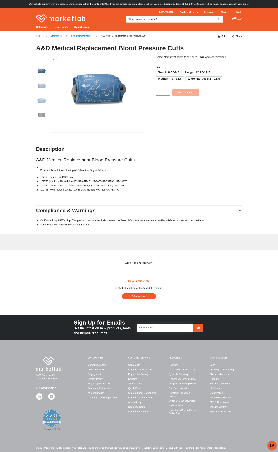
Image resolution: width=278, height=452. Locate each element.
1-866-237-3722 (47, 388)
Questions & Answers (139, 262)
